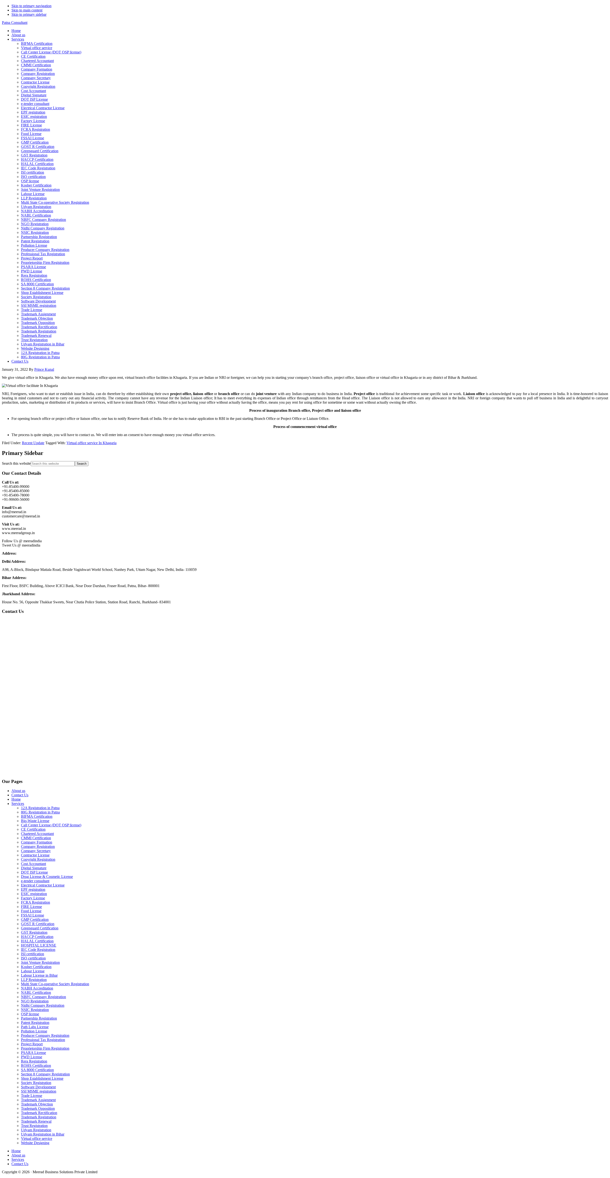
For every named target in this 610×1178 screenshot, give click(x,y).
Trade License (31, 1096)
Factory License (33, 898)
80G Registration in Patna (40, 812)
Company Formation (36, 842)
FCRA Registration (35, 902)
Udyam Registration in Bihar (42, 1134)
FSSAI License (32, 915)
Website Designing (35, 1143)
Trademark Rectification (39, 1113)
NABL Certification (36, 992)
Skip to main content (26, 10)
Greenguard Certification (39, 928)
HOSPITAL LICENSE (38, 945)
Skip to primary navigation (31, 6)
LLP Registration (34, 980)
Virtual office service (36, 1138)
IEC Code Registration (38, 950)
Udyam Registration (36, 1130)
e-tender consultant (35, 881)
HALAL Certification (37, 941)
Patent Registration (35, 1023)
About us (18, 791)
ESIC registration (34, 894)
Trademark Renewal (36, 1121)
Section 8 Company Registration (45, 1074)
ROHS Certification (36, 1065)
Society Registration (36, 1083)
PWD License (31, 1057)
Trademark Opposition (38, 1108)
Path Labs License (35, 1027)
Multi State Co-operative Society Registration (55, 984)
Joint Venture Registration (40, 962)
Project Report (32, 1044)
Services (17, 804)
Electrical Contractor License (43, 885)
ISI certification (32, 954)
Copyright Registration (38, 859)
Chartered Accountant (37, 834)
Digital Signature (33, 868)
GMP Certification (35, 919)
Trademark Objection (37, 1104)
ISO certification (33, 958)
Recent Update (33, 443)
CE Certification (33, 829)
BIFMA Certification (36, 816)
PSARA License (33, 1053)
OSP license (30, 1014)
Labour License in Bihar (39, 975)
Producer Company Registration (45, 1035)
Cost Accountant (33, 864)
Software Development (38, 1087)
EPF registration (33, 889)
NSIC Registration (35, 1010)
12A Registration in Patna (40, 808)
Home (16, 799)
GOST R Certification (37, 924)
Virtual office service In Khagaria (91, 443)
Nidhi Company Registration (42, 1005)
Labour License (33, 971)
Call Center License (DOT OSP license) (51, 825)
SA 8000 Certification (37, 1070)
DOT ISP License (34, 872)
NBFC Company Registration (43, 997)
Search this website (16, 463)
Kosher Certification (36, 967)
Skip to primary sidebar (28, 14)
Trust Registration (34, 1126)
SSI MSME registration (38, 1091)
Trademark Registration (38, 1117)
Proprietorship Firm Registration (45, 1048)
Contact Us (19, 795)
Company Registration (38, 846)
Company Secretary (36, 851)
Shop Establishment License (42, 1078)
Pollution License (34, 1031)
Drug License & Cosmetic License (47, 877)
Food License (31, 911)
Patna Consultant (14, 23)
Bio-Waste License (35, 821)
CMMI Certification (36, 838)
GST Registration (34, 932)
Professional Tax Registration (43, 1040)
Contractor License (35, 855)
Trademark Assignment (38, 1100)
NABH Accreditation (37, 988)
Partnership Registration (39, 1018)
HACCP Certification (37, 937)
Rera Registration (34, 1061)
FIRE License (31, 907)
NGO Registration (35, 1001)
